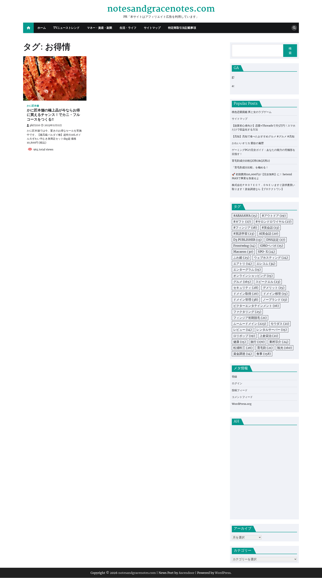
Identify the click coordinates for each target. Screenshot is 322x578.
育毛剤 (265, 348)
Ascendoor (186, 573)
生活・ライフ (128, 27)
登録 (234, 376)
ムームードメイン (249, 323)
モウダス (280, 323)
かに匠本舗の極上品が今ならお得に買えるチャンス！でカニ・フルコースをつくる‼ (53, 115)
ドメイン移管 (275, 293)
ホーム (41, 27)
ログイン (237, 383)
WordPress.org (242, 404)
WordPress (223, 573)
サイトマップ (152, 27)
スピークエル (267, 281)
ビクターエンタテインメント (256, 306)
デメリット (273, 287)
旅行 (257, 342)
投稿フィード (239, 390)
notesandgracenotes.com (161, 9)
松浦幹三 (242, 348)
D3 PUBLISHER (247, 240)
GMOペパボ (271, 245)
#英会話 (270, 227)
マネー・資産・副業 (99, 27)
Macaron (243, 251)
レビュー (242, 329)
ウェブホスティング (271, 257)
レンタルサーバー (271, 329)
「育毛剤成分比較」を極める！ (250, 167)
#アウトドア (274, 215)
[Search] (294, 28)
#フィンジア (245, 227)
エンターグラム (247, 269)
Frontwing (244, 245)
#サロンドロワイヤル (273, 221)
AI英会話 (268, 233)
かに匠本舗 (33, 105)
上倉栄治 (269, 336)
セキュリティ (245, 287)
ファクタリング (247, 312)
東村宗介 (278, 342)
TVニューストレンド (66, 27)
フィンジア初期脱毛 (250, 318)
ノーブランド (275, 299)
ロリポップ (244, 336)
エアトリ (242, 263)
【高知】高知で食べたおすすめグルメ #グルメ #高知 (263, 136)
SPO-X (266, 251)
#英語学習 (243, 233)
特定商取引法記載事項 (182, 27)
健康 (239, 342)
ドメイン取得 (245, 293)
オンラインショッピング (253, 276)
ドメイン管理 (245, 299)
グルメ (242, 281)
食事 (263, 354)
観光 (284, 348)
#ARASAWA (245, 215)
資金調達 (242, 354)
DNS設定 (275, 240)
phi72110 (35, 125)
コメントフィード (242, 397)
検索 (290, 50)
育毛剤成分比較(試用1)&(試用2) (251, 160)
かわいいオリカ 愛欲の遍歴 (248, 143)
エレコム (265, 263)
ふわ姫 (241, 257)
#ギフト (242, 221)
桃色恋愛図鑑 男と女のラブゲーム (252, 112)
